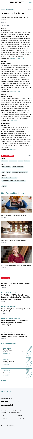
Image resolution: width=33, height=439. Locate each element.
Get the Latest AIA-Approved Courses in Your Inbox (15, 215)
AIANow (12, 9)
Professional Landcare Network (19, 172)
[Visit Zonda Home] (8, 426)
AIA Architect (5, 9)
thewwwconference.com (17, 58)
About (2, 415)
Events (20, 161)
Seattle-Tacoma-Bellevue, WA (9, 178)
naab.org (12, 149)
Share (29, 9)
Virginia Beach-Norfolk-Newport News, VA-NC (13, 180)
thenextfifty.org (15, 91)
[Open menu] (30, 2)
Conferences (13, 161)
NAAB (8, 172)
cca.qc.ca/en (14, 120)
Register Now (6, 353)
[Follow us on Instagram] (10, 392)
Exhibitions (27, 161)
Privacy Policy (20, 418)
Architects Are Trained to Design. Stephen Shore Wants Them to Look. (14, 335)
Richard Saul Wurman (18, 166)
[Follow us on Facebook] (8, 392)
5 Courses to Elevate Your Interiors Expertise (13, 240)
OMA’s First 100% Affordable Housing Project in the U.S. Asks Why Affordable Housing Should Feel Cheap (15, 297)
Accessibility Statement (7, 421)
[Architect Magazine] (16, 2)
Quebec (4, 186)
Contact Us (4, 418)
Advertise (19, 415)
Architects (4, 161)
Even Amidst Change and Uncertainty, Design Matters (16, 265)
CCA (3, 172)
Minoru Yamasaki (6, 166)
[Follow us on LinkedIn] (2, 392)
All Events (4, 380)
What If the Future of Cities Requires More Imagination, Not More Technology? (14, 322)
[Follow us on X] (5, 392)
